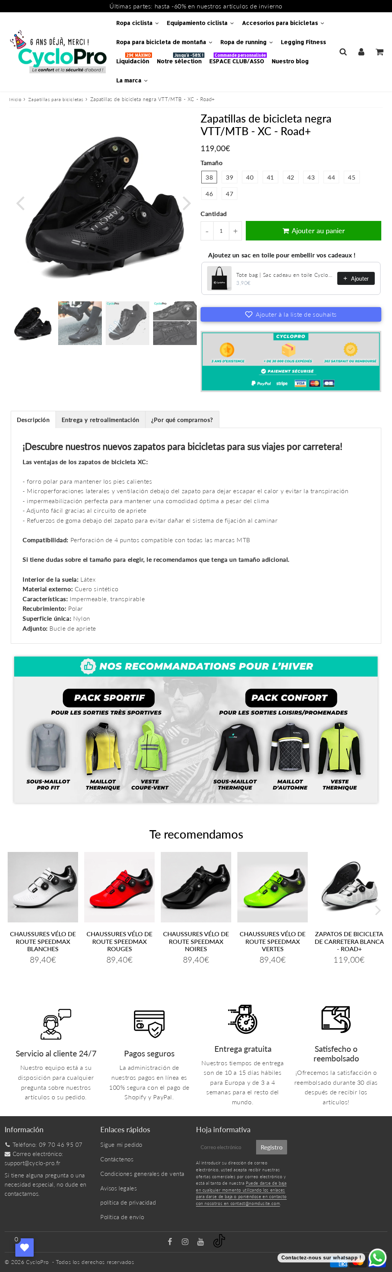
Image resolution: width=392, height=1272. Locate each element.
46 (209, 193)
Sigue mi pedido (121, 1144)
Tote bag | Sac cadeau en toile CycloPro (284, 274)
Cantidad (214, 213)
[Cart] (379, 52)
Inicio (15, 99)
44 (331, 177)
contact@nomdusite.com (255, 1203)
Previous (20, 202)
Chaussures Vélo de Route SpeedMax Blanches (43, 941)
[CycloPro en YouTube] (201, 1242)
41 (270, 177)
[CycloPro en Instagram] (186, 1242)
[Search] (343, 52)
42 (290, 177)
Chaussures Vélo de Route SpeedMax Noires (196, 941)
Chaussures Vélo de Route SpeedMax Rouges (119, 941)
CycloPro (37, 1262)
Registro (272, 1147)
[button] (291, 314)
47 (229, 193)
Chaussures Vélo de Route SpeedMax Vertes (272, 941)
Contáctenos (117, 1159)
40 (249, 177)
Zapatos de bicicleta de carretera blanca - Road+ (349, 941)
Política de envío (122, 1216)
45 (351, 177)
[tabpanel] (32, 323)
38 (209, 177)
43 (311, 177)
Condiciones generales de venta (142, 1173)
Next (187, 202)
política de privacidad (128, 1202)
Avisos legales (118, 1188)
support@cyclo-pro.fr (32, 1162)
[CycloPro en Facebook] (171, 1242)
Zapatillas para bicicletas (55, 99)
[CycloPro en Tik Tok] (219, 1245)
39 (229, 177)
